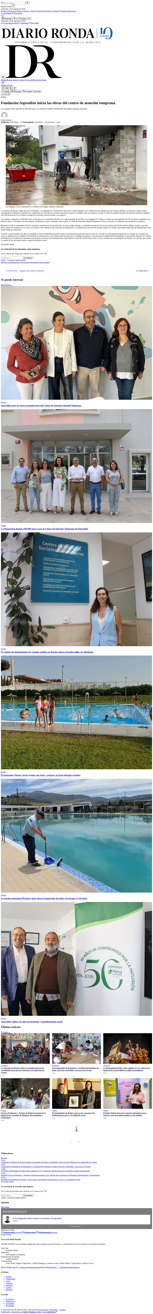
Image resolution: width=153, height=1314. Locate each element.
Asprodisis (11, 262)
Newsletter (18, 13)
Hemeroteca (71, 11)
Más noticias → (7, 285)
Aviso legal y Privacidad (48, 1310)
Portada (4, 11)
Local (8, 1281)
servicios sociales (43, 262)
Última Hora (10, 1279)
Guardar (23, 19)
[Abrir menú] (3, 77)
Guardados (7, 13)
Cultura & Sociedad (36, 11)
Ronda (19, 11)
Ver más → (147, 1123)
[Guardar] (3, 88)
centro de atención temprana (26, 262)
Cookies (62, 1310)
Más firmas (5, 1207)
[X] (11, 88)
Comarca (25, 11)
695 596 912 (14, 1267)
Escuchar (37, 91)
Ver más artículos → (76, 1226)
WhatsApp (7, 19)
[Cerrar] (13, 6)
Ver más (4, 1158)
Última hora (11, 11)
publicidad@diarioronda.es (69, 1267)
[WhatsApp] (7, 88)
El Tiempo (62, 11)
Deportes (48, 11)
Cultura (8, 1288)
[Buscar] (3, 82)
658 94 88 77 (53, 1267)
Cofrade (55, 11)
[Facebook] (14, 88)
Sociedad (9, 1285)
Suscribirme (28, 258)
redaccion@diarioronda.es (30, 1267)
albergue (4, 262)
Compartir (28, 91)
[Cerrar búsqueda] (27, 2)
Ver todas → (5, 1032)
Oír (29, 19)
